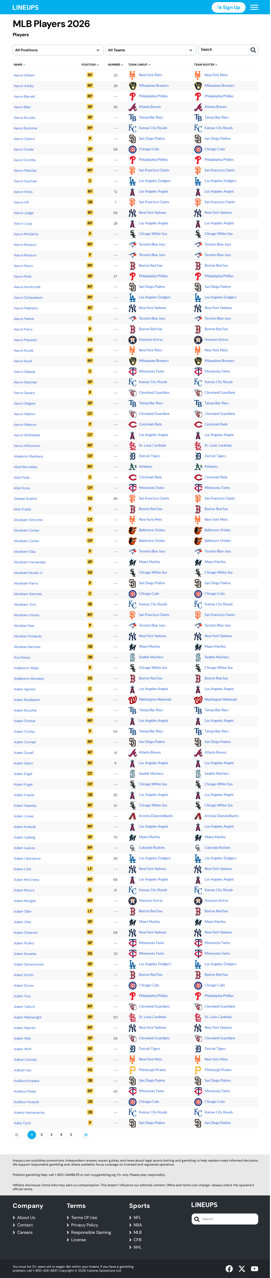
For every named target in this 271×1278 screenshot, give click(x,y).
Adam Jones (24, 816)
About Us (26, 1217)
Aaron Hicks (23, 191)
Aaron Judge (24, 213)
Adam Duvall (24, 752)
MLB (138, 1232)
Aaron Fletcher (25, 170)
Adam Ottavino (26, 932)
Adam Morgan (25, 901)
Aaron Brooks (24, 117)
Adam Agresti (24, 689)
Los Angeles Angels (153, 191)
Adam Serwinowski (29, 964)
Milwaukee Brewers (154, 86)
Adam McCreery (26, 879)
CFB (138, 1240)
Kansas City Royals (153, 128)
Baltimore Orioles (152, 530)
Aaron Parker (24, 318)
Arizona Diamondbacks (156, 816)
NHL (138, 1247)
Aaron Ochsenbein (28, 297)
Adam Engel (23, 774)
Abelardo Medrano (28, 456)
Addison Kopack (27, 1080)
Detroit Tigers (149, 456)
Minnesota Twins (151, 371)
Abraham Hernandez (30, 562)
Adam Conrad (25, 742)
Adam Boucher (25, 710)
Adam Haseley (25, 805)
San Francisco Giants (154, 170)
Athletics (145, 467)
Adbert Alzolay (25, 1059)
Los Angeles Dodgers (155, 181)
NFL (137, 1217)
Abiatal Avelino (25, 498)
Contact (25, 1225)
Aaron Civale (24, 149)
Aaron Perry (23, 329)
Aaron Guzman (25, 181)
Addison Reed (25, 1091)
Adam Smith (23, 975)
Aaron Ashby (24, 86)
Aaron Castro (24, 139)
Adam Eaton (23, 763)
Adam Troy (22, 996)
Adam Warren (24, 1028)
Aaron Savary (24, 393)
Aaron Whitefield (27, 435)
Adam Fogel (23, 784)
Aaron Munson (25, 244)
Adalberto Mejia (26, 668)
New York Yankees (152, 213)
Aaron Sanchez (25, 382)
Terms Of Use (84, 1217)
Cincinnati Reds (150, 424)
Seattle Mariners (151, 657)
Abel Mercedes (25, 467)
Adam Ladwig (24, 837)
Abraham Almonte (28, 520)
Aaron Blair (22, 107)
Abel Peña (21, 477)
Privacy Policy (84, 1225)
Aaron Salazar (24, 371)
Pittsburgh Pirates (152, 1070)
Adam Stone (23, 985)
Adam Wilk (22, 1038)
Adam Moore (24, 890)
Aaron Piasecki (25, 340)
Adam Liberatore (27, 858)
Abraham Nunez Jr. (28, 572)
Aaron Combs (25, 160)
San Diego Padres (152, 139)
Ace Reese (22, 657)
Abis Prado (22, 509)
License (78, 1240)
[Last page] (86, 1135)
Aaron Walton (24, 414)
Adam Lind (22, 869)
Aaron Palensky (26, 308)
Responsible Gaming (91, 1232)
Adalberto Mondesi (29, 678)
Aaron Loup (23, 223)
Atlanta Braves (150, 107)
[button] (254, 7)
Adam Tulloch (24, 1006)
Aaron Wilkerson (27, 445)
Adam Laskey (24, 848)
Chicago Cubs (149, 149)
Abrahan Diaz (24, 625)
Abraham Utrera (26, 615)
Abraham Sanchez (28, 594)
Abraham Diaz (25, 551)
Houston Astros (151, 340)
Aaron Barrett (24, 96)
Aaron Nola (22, 276)
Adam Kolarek (25, 826)
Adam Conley (24, 731)
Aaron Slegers (25, 403)
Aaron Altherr (24, 75)
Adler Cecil (22, 1123)
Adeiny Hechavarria (29, 1112)
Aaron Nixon (23, 266)
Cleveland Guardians (154, 393)
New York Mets (150, 75)
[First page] (17, 1135)
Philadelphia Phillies (153, 96)
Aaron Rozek (24, 350)
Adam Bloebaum (27, 699)
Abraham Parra (26, 583)
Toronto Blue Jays (152, 244)
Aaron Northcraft (27, 287)
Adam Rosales (25, 953)
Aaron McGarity (26, 234)
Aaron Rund (23, 361)
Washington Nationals (155, 699)
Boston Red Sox (150, 266)
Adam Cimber (25, 721)
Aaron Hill (21, 202)
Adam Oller (22, 911)
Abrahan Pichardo (28, 636)
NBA (138, 1225)
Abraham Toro (25, 604)
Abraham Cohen (26, 530)
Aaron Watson (25, 424)
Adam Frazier (24, 795)
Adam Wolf (22, 1049)
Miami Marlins (149, 562)
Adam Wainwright (28, 1017)
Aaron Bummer (26, 128)
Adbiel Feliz (22, 1070)
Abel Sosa (22, 488)
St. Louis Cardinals (152, 445)
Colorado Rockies (152, 848)
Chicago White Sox (153, 234)
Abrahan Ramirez (27, 647)
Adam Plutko (24, 943)
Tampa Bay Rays (151, 117)
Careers (25, 1232)
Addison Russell (26, 1102)
